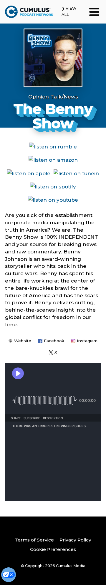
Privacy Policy (75, 540)
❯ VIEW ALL (69, 11)
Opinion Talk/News (53, 96)
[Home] (29, 12)
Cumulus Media (70, 566)
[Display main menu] (94, 12)
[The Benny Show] (53, 57)
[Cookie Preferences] (8, 574)
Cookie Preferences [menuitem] (53, 549)
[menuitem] (34, 540)
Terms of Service (34, 540)
